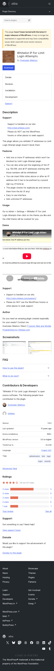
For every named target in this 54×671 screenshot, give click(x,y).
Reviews (9, 84)
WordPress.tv (10, 603)
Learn (5, 590)
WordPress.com (11, 611)
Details (8, 77)
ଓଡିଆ (10, 636)
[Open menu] (50, 4)
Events (31, 594)
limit (43, 456)
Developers (8, 599)
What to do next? (11, 376)
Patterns (32, 582)
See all (48, 511)
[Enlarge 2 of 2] (48, 344)
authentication (34, 456)
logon (40, 461)
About (5, 568)
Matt (6, 616)
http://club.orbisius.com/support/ (21, 298)
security (47, 461)
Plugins (31, 577)
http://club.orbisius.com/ (19, 128)
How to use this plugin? (13, 368)
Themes (32, 573)
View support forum (12, 530)
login (48, 456)
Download (8, 68)
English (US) (46, 450)
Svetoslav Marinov (29, 60)
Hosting (6, 577)
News (5, 573)
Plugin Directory (9, 11)
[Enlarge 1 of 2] (22, 344)
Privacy (6, 582)
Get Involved (34, 590)
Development (11, 97)
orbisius (11, 413)
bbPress (8, 620)
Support (8, 103)
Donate (33, 599)
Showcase (33, 568)
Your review (8, 511)
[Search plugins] (29, 20)
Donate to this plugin (12, 553)
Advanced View (10, 468)
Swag (32, 603)
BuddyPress (9, 625)
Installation (10, 90)
